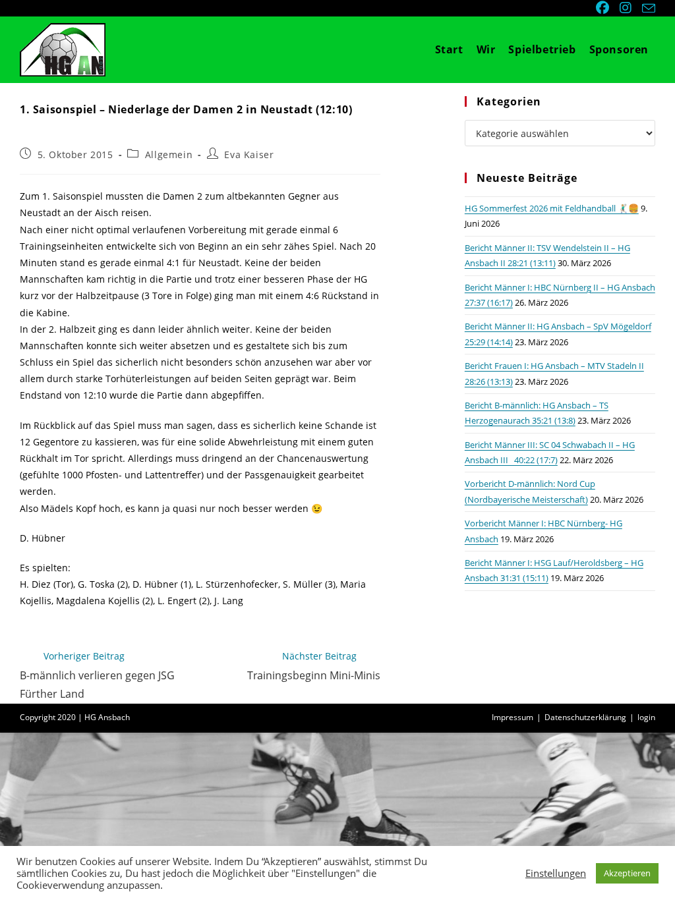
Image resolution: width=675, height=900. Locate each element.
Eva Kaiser (249, 154)
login (646, 717)
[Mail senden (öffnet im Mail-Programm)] (646, 8)
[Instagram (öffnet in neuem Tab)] (627, 7)
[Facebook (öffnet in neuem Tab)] (604, 7)
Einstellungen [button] (555, 873)
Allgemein (168, 154)
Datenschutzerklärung (585, 717)
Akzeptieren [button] (627, 873)
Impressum (512, 717)
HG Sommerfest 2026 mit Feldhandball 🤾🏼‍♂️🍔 (552, 208)
